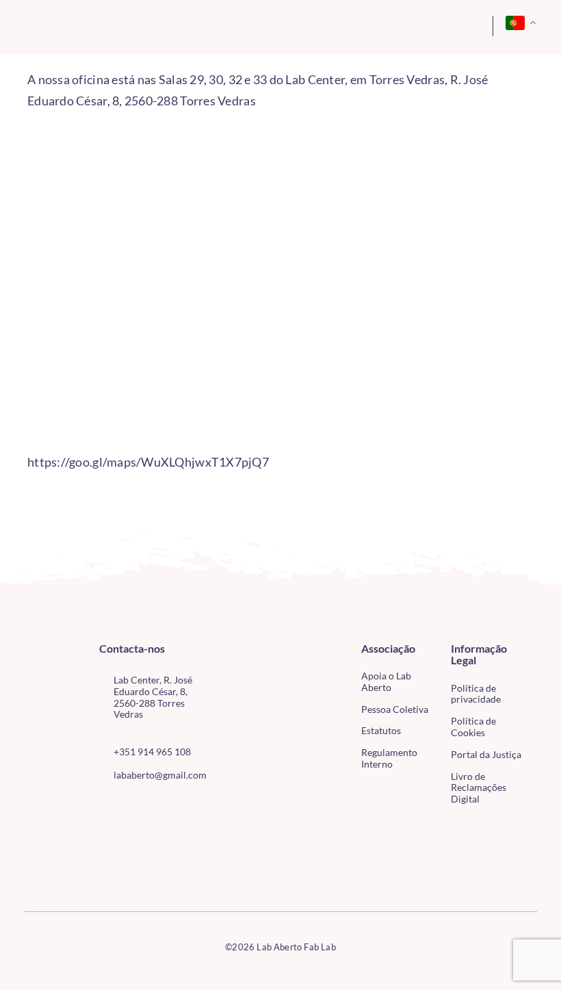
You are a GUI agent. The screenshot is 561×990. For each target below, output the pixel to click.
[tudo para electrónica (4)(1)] (42, 860)
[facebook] (103, 805)
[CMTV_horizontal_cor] (42, 833)
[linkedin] (170, 805)
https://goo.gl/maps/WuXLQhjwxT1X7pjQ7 (148, 461)
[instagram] (125, 805)
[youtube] (148, 805)
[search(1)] (443, 23)
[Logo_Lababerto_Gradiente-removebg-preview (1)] (75, 26)
